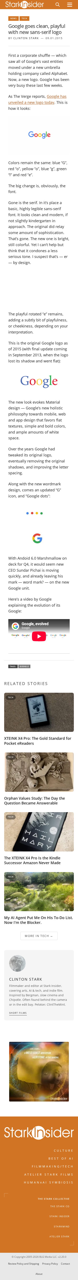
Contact (65, 1263)
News (13, 18)
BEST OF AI (61, 1158)
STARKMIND (62, 1226)
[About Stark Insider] (39, 1072)
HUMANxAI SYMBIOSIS (49, 1182)
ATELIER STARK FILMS (49, 1174)
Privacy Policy (50, 1263)
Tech (24, 18)
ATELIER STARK (60, 1236)
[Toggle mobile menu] (70, 4)
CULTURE (64, 1150)
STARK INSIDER (60, 1216)
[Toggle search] (57, 4)
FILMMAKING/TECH (53, 1166)
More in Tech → (39, 936)
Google (24, 666)
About (39, 1274)
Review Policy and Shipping (23, 1263)
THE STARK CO (60, 1206)
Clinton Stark (26, 38)
